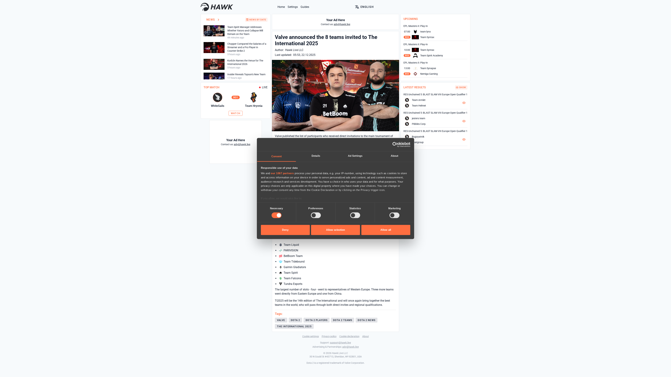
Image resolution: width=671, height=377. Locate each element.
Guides (305, 7)
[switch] (316, 215)
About (365, 336)
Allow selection (335, 229)
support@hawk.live (340, 342)
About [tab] (394, 155)
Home (281, 7)
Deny (285, 229)
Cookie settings (310, 336)
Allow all (385, 229)
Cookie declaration (349, 336)
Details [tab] (316, 155)
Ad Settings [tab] (355, 155)
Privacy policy (329, 336)
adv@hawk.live (350, 346)
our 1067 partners (282, 173)
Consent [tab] (276, 156)
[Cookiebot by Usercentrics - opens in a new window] (395, 144)
